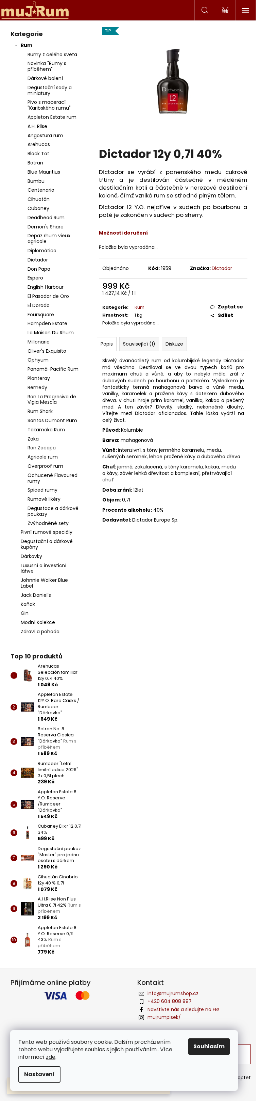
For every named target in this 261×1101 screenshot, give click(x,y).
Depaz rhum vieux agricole (49, 238)
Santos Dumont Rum (52, 420)
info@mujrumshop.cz (172, 993)
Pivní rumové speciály (46, 532)
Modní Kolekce (38, 622)
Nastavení (39, 1074)
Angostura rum (45, 135)
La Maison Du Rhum (51, 332)
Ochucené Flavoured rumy (52, 478)
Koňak (28, 604)
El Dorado (39, 305)
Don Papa (39, 269)
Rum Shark (40, 411)
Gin (25, 613)
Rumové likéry (44, 499)
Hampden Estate (47, 323)
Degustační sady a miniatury (50, 90)
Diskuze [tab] (174, 343)
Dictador (38, 259)
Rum (26, 45)
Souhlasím (209, 1046)
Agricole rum (43, 456)
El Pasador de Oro (48, 296)
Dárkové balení (45, 78)
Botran (35, 162)
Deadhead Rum (46, 217)
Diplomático (42, 250)
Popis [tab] (107, 343)
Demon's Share (46, 226)
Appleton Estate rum (52, 117)
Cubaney (38, 208)
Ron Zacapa (42, 447)
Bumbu (36, 181)
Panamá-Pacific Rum (53, 369)
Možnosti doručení (123, 232)
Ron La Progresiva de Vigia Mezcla (52, 399)
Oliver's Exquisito (47, 351)
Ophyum (38, 359)
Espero (35, 277)
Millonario (39, 341)
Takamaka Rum (46, 429)
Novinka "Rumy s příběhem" (47, 66)
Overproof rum (45, 466)
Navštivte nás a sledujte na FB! (183, 1009)
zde (50, 1057)
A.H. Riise (37, 126)
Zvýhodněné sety (48, 523)
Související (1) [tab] (139, 343)
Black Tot (38, 153)
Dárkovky (31, 556)
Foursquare (41, 314)
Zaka (33, 438)
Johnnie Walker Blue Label (44, 583)
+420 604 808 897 (169, 1001)
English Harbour (46, 287)
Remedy (37, 387)
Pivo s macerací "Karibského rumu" (49, 105)
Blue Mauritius (44, 172)
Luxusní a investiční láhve (43, 568)
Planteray (39, 378)
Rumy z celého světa (52, 54)
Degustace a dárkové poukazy (53, 511)
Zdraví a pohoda (40, 631)
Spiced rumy (42, 489)
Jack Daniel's (36, 595)
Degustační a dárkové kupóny (47, 544)
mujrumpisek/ (164, 1017)
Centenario (41, 190)
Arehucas (39, 144)
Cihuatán (39, 199)
